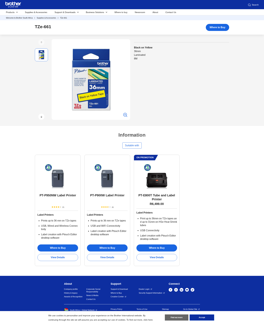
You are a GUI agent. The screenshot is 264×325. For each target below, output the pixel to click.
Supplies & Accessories (36, 12)
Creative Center (117, 297)
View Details (58, 257)
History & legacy (70, 293)
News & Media (92, 295)
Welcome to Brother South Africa (19, 18)
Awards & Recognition (73, 297)
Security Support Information (150, 293)
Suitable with (132, 145)
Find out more (177, 317)
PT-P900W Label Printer (107, 195)
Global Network (88, 310)
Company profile (71, 289)
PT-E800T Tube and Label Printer (156, 197)
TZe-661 (63, 18)
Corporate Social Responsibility (93, 290)
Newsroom (140, 12)
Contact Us (170, 12)
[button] (41, 42)
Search (255, 5)
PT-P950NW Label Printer (58, 195)
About (155, 12)
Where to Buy (217, 27)
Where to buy (120, 12)
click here (148, 320)
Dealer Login (144, 289)
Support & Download (119, 289)
